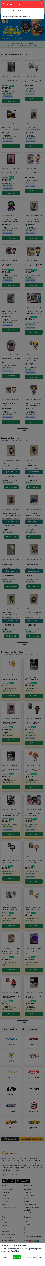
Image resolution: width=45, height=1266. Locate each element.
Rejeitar (6, 1257)
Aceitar (17, 1257)
